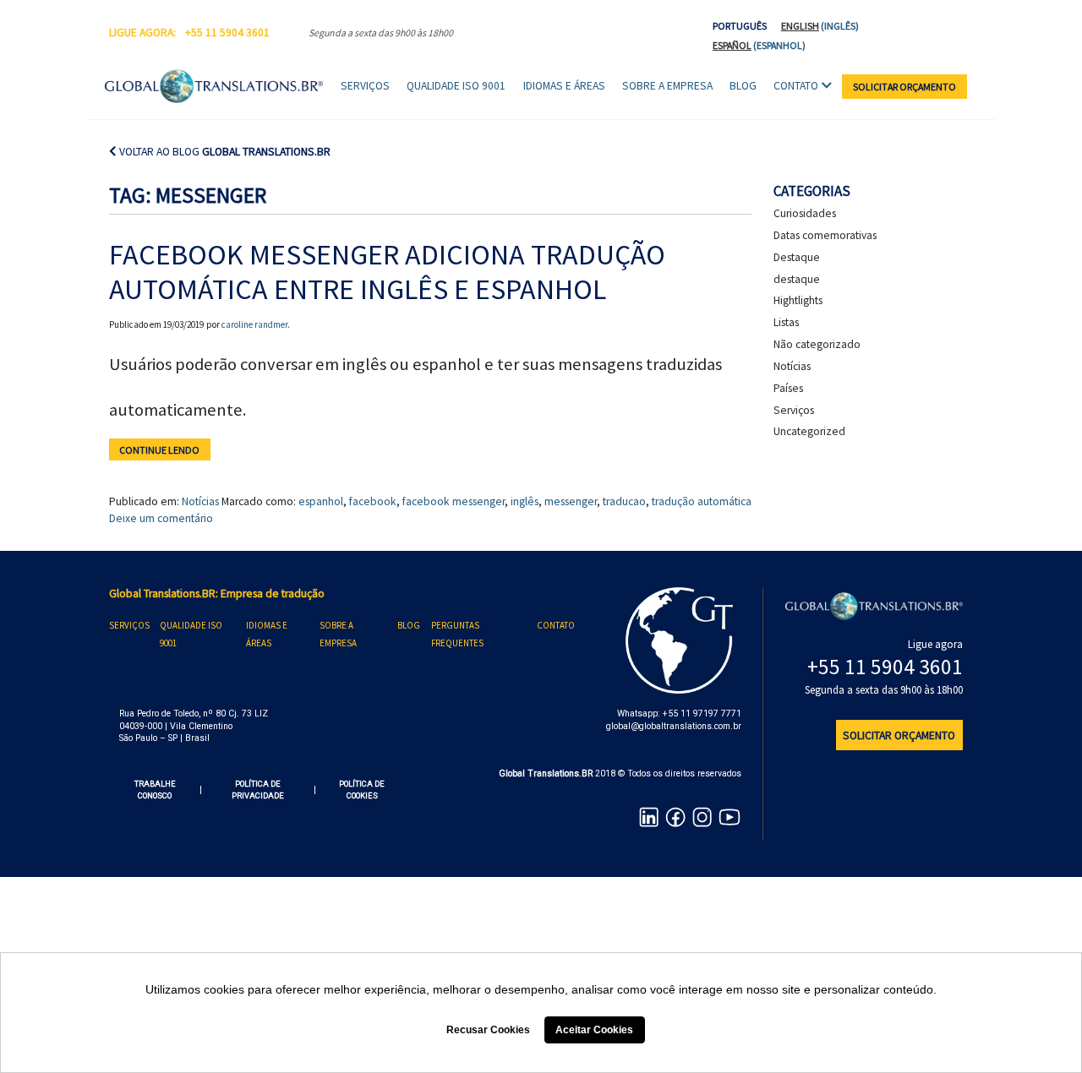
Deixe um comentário (161, 518)
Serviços (365, 86)
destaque (796, 279)
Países (788, 388)
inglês (524, 501)
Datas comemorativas (825, 235)
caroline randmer (254, 324)
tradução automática (701, 501)
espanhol (320, 501)
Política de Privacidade (258, 789)
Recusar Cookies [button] (488, 1030)
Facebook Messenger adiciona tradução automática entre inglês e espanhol (387, 272)
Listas (786, 322)
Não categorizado (817, 344)
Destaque (796, 257)
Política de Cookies (362, 789)
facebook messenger (453, 501)
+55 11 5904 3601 (227, 32)
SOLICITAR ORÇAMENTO (904, 86)
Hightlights (797, 300)
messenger (570, 501)
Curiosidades (804, 213)
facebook (372, 501)
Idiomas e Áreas (564, 86)
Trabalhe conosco (155, 789)
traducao (624, 501)
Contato (795, 86)
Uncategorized (809, 431)
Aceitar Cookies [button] (594, 1030)
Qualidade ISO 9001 (456, 86)
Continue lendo (159, 449)
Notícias (200, 501)
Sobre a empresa (667, 86)
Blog (743, 86)
